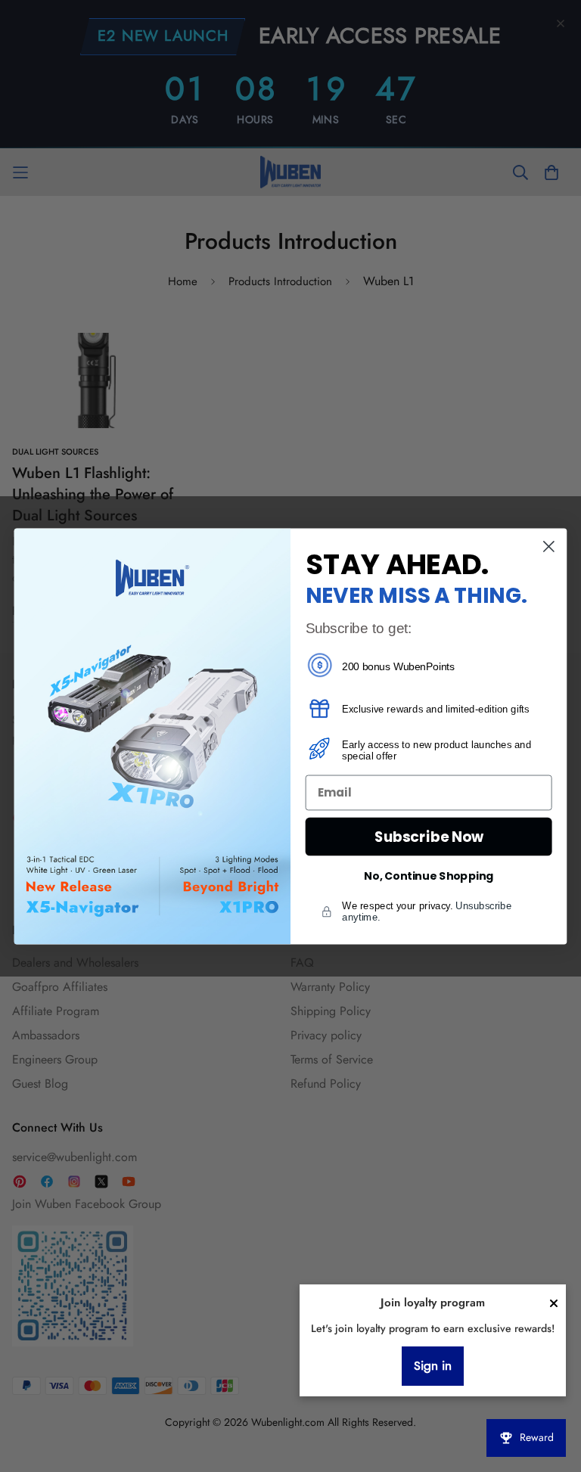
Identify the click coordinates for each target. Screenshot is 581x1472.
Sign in (433, 1366)
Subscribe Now (428, 836)
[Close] (554, 1303)
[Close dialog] (548, 546)
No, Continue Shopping (428, 876)
